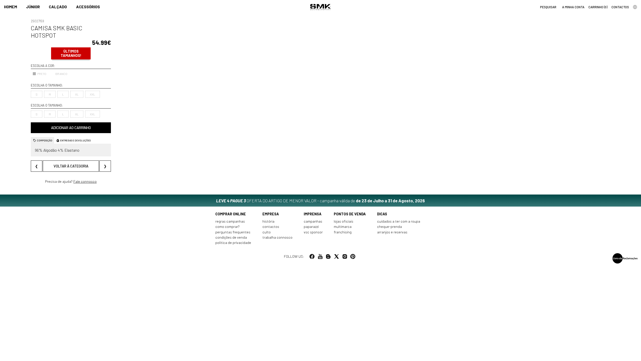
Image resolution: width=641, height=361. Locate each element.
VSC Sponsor (313, 232)
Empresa (270, 214)
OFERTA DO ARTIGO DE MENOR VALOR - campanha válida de (320, 200)
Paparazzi (311, 226)
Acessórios (88, 6)
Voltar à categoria (71, 166)
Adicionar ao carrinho (71, 128)
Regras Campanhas (230, 221)
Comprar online (230, 214)
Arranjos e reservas (392, 232)
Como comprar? (227, 226)
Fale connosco (85, 181)
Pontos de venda (350, 214)
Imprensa (313, 214)
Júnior (33, 6)
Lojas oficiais (343, 221)
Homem (10, 6)
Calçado (58, 6)
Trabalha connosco (277, 237)
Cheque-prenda (389, 226)
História (268, 221)
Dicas (382, 214)
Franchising (343, 232)
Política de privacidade (233, 242)
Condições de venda (231, 237)
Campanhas (313, 221)
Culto (266, 232)
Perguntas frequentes (232, 232)
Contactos (270, 226)
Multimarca (343, 226)
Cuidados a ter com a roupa (398, 221)
